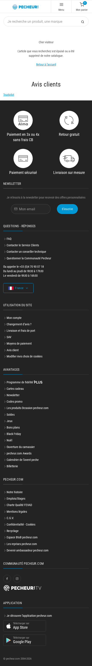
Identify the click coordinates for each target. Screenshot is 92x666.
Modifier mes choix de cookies (24, 356)
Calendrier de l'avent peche (23, 459)
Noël (9, 440)
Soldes (11, 414)
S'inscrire (67, 209)
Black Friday (14, 434)
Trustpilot (8, 94)
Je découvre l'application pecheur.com (29, 615)
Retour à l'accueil (46, 64)
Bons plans (13, 427)
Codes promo (14, 401)
